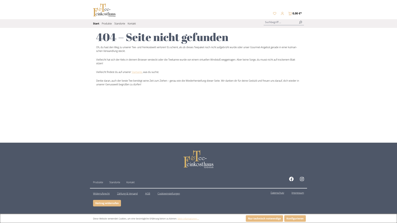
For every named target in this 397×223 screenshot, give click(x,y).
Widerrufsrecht (101, 193)
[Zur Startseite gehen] (104, 10)
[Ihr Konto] (282, 13)
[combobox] (280, 22)
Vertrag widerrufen (107, 203)
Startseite (137, 72)
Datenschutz (277, 193)
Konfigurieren (295, 218)
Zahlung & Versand (127, 193)
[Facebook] (291, 179)
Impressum (298, 193)
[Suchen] (300, 22)
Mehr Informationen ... (188, 218)
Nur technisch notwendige (264, 218)
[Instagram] (302, 179)
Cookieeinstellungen (169, 193)
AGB (147, 193)
